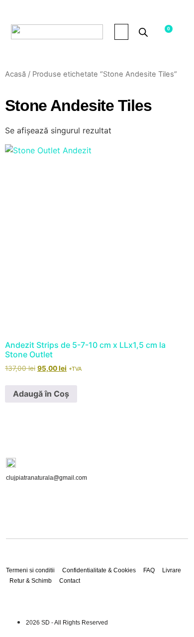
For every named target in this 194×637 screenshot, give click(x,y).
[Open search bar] (143, 32)
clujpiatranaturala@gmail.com (46, 477)
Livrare (171, 570)
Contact (69, 580)
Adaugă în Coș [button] (41, 394)
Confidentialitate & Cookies (99, 570)
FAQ (149, 570)
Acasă (15, 74)
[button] (121, 32)
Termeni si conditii (30, 570)
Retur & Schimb (30, 580)
